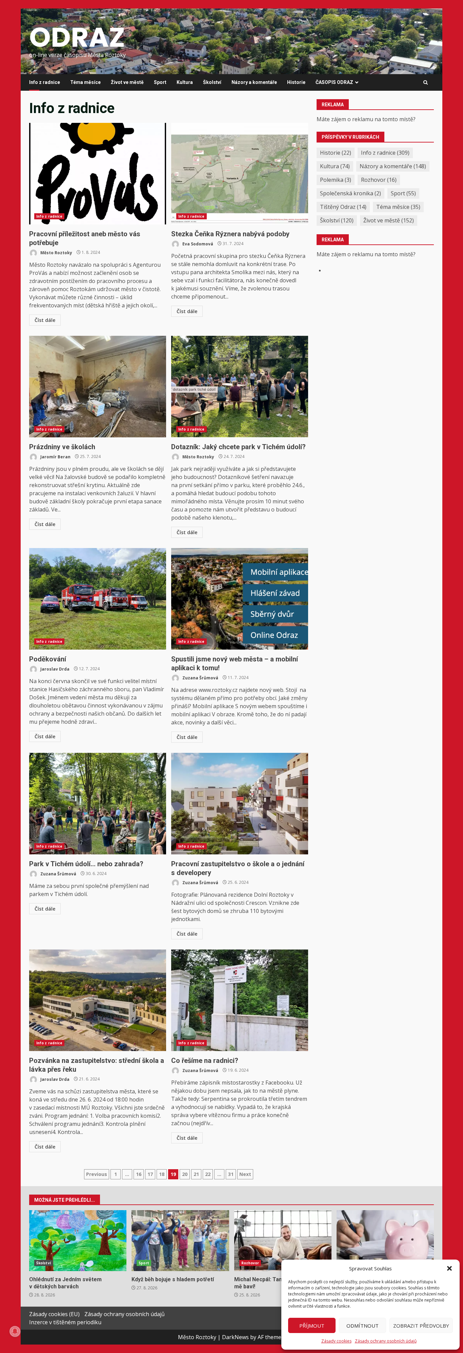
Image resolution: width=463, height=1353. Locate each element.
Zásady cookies (336, 1341)
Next (245, 1174)
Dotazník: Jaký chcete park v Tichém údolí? (239, 386)
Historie (296, 82)
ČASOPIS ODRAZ (334, 82)
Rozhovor (379, 179)
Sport (160, 82)
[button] (449, 1268)
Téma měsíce (85, 82)
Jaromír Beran (55, 456)
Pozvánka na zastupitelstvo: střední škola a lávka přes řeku (97, 1000)
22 (207, 1174)
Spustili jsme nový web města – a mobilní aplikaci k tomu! (239, 599)
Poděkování (97, 599)
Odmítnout (362, 1325)
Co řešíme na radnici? (239, 1000)
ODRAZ (77, 37)
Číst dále (45, 320)
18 (161, 1174)
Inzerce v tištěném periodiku (65, 1322)
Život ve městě (127, 82)
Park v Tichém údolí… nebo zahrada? (97, 803)
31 (231, 1174)
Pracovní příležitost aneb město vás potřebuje (97, 173)
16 (138, 1174)
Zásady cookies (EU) (54, 1314)
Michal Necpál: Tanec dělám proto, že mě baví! (282, 1240)
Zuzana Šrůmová (199, 677)
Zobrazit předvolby (421, 1325)
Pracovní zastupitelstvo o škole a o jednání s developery (239, 803)
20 (184, 1174)
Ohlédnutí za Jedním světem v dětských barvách (77, 1240)
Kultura (185, 82)
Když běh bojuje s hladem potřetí (180, 1240)
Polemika (335, 179)
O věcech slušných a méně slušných (385, 1240)
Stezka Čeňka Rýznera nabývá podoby (239, 173)
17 (150, 1174)
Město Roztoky (55, 252)
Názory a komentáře (254, 82)
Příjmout (311, 1325)
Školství (212, 82)
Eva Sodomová (197, 243)
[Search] (425, 82)
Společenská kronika (350, 193)
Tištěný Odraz (343, 207)
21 (196, 1174)
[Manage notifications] (14, 1331)
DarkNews (235, 1337)
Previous (96, 1174)
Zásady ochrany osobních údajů (386, 1341)
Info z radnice (44, 82)
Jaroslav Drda (54, 669)
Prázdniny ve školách (97, 386)
